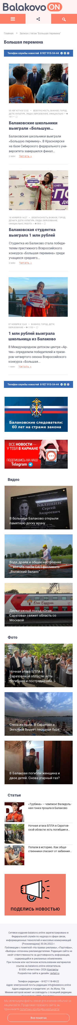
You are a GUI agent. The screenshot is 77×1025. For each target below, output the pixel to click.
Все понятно (39, 1018)
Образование (41, 114)
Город (63, 110)
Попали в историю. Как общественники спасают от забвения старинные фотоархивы (49, 851)
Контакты (52, 969)
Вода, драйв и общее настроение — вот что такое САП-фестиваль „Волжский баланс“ (35, 567)
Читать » (25, 156)
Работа (28, 224)
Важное (54, 110)
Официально (56, 114)
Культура (20, 114)
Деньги (13, 220)
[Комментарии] (16, 116)
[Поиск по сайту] (64, 19)
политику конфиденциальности (39, 1009)
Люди (29, 114)
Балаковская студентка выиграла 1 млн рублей (32, 232)
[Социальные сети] (38, 19)
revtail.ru (54, 973)
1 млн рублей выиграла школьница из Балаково (32, 336)
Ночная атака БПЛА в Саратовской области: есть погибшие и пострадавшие (30, 676)
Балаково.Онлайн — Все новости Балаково (32, 7)
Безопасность (41, 110)
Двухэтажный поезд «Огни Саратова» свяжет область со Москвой (32, 615)
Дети (11, 114)
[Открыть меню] (12, 19)
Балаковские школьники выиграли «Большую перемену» (33, 126)
